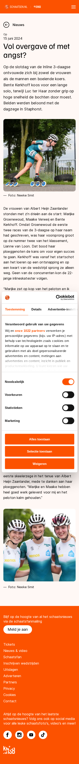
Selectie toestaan (39, 451)
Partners (10, 682)
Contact (9, 701)
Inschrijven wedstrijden (21, 663)
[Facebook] (7, 735)
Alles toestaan (39, 439)
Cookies (9, 695)
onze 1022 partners (30, 330)
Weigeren (40, 463)
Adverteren (12, 676)
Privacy (9, 688)
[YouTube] (31, 735)
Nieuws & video (15, 651)
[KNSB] (39, 750)
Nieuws (18, 25)
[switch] (68, 394)
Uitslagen (10, 669)
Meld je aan (18, 629)
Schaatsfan (12, 657)
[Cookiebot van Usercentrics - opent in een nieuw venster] (56, 297)
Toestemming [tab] (15, 309)
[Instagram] (19, 735)
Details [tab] (36, 309)
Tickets (9, 644)
